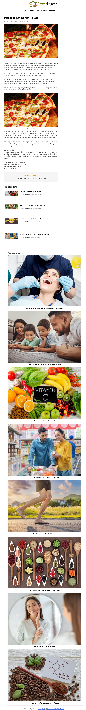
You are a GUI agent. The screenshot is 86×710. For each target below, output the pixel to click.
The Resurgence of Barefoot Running (44, 534)
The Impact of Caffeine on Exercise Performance (44, 703)
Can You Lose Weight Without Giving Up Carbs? (35, 219)
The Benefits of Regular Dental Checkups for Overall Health (44, 308)
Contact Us (61, 709)
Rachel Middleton (25, 194)
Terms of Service (52, 709)
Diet (26, 10)
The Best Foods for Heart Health (30, 191)
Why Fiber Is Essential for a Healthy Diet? (33, 205)
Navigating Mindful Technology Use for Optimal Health (45, 364)
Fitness (32, 10)
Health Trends (42, 10)
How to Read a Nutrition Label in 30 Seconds (34, 234)
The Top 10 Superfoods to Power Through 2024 (44, 590)
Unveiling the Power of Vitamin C (44, 421)
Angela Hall (9, 21)
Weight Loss (53, 10)
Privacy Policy (42, 709)
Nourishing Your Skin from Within (44, 646)
